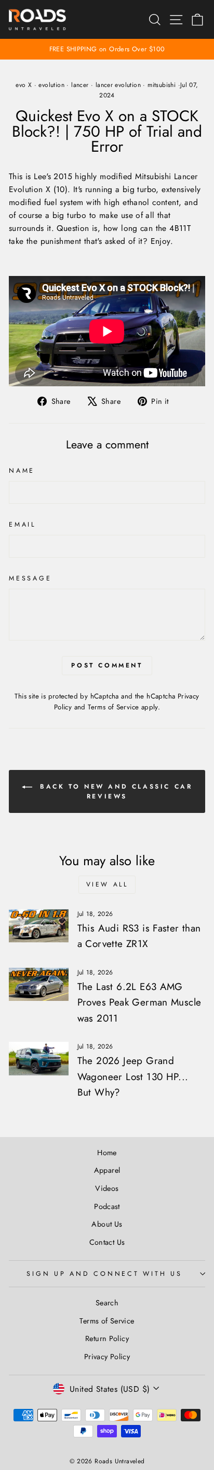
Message (30, 578)
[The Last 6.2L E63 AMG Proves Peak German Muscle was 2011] (39, 984)
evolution (51, 85)
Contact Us (107, 1242)
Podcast (107, 1206)
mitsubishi (162, 85)
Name (22, 470)
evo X (24, 85)
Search (107, 1303)
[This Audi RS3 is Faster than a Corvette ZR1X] (39, 925)
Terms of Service (113, 707)
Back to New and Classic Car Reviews (114, 791)
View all (107, 884)
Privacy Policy (107, 1356)
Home (107, 1152)
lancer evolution (118, 85)
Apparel (107, 1170)
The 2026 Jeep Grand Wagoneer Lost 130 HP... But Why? (133, 1076)
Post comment (106, 665)
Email (22, 524)
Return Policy (107, 1338)
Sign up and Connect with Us (104, 1273)
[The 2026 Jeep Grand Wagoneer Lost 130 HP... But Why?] (39, 1058)
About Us (106, 1224)
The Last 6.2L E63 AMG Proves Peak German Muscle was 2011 (139, 1002)
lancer (79, 85)
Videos (106, 1188)
